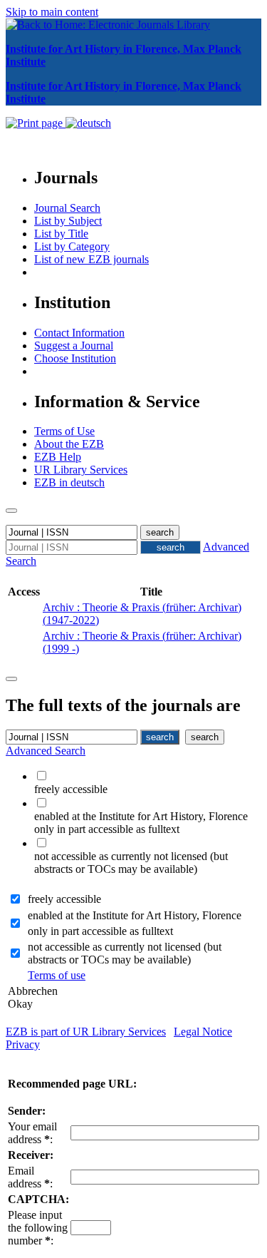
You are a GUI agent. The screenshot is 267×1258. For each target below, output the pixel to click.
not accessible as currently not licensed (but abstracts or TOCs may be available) (124, 953)
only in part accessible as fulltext (100, 931)
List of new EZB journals (91, 259)
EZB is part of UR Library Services (86, 1032)
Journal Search (67, 208)
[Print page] (36, 123)
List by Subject (68, 221)
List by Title (61, 233)
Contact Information (79, 333)
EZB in (69, 482)
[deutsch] (88, 123)
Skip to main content (52, 12)
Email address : (30, 1177)
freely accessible (64, 899)
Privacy (23, 1044)
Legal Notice (203, 1032)
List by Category (72, 246)
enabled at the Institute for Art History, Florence (134, 915)
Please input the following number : (38, 1228)
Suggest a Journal (73, 345)
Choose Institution (75, 358)
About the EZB (69, 444)
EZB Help (57, 457)
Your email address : (32, 1132)
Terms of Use (64, 431)
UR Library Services (80, 470)
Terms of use (56, 975)
